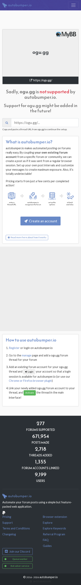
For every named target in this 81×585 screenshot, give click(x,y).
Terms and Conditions (16, 528)
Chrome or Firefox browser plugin (30, 380)
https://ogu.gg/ (42, 80)
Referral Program (54, 534)
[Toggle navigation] (73, 5)
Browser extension (55, 516)
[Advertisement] (40, 289)
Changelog (9, 534)
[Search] (6, 122)
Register (14, 348)
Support (7, 522)
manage (26, 355)
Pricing (6, 516)
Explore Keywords (54, 528)
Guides (47, 545)
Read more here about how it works (28, 237)
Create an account (42, 221)
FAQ (46, 540)
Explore (47, 522)
